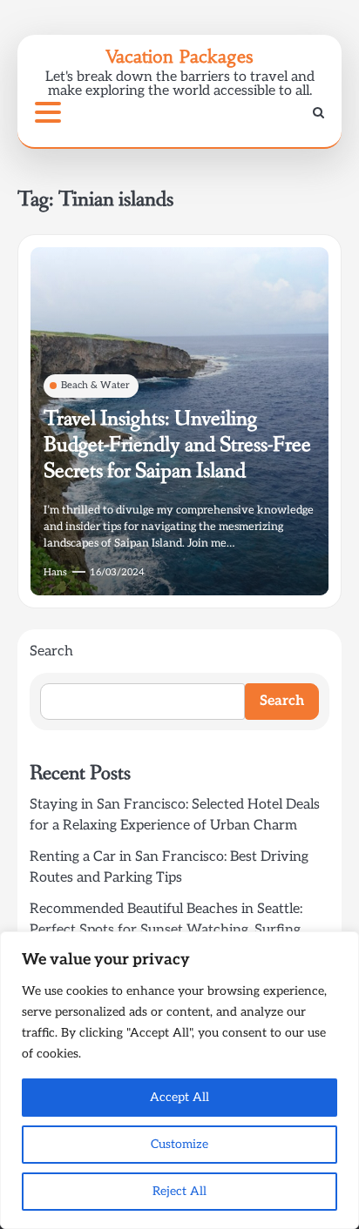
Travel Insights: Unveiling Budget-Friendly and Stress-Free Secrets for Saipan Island (177, 445)
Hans (55, 572)
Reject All (179, 1191)
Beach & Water (95, 385)
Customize (179, 1144)
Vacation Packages (179, 56)
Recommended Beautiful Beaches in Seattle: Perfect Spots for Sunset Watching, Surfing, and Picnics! (166, 930)
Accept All (179, 1097)
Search (51, 651)
